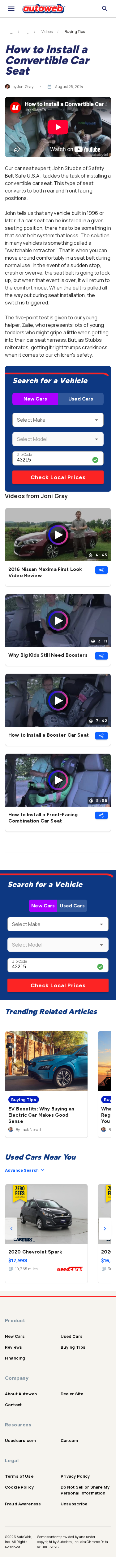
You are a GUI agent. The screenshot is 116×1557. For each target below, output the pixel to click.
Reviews (13, 1347)
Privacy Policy (75, 1476)
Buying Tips (73, 1347)
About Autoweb (21, 1394)
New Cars (35, 399)
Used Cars (80, 399)
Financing (15, 1358)
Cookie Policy (19, 1487)
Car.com (69, 1440)
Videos (47, 31)
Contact (13, 1404)
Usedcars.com (20, 1440)
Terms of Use (19, 1476)
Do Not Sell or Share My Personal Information (85, 1490)
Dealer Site (72, 1394)
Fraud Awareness (23, 1504)
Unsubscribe (74, 1504)
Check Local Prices (58, 477)
